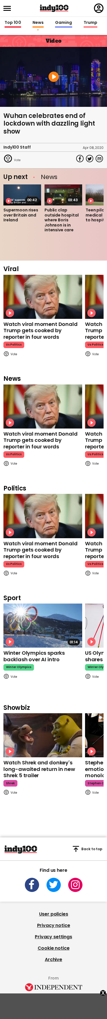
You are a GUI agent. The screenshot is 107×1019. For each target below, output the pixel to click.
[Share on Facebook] (80, 158)
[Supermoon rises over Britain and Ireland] (22, 194)
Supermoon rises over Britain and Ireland (20, 215)
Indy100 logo (54, 8)
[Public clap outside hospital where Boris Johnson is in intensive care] (63, 194)
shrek (10, 783)
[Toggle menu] (9, 8)
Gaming (63, 22)
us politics (14, 344)
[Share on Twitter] (89, 158)
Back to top (91, 849)
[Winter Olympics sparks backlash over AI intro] (42, 626)
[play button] (53, 77)
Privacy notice (53, 925)
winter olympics (18, 667)
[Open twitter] (54, 885)
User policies (53, 914)
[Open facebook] (32, 885)
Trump (90, 22)
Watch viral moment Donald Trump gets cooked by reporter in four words (40, 330)
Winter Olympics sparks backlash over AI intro (34, 656)
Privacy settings (53, 936)
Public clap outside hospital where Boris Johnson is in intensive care (62, 220)
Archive (53, 959)
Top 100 (13, 22)
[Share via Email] (99, 158)
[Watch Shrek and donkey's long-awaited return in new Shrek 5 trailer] (42, 735)
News (38, 22)
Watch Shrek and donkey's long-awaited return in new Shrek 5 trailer (39, 769)
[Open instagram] (75, 885)
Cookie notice (54, 948)
